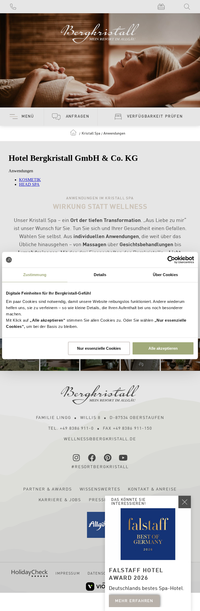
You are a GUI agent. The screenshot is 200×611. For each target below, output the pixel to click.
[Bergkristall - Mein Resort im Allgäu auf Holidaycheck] (29, 573)
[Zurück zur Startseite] (100, 31)
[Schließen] (184, 502)
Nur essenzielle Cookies (99, 348)
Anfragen (77, 117)
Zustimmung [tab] (34, 274)
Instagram (76, 457)
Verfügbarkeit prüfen (155, 117)
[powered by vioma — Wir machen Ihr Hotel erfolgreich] (100, 586)
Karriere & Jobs (60, 500)
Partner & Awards (47, 489)
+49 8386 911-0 (13, 6)
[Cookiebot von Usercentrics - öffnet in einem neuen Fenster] (171, 260)
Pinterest (108, 457)
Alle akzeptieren (163, 348)
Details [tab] (100, 274)
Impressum (67, 573)
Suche (187, 6)
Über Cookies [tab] (165, 274)
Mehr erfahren (134, 601)
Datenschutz (102, 573)
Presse (98, 500)
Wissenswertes (100, 489)
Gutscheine (161, 6)
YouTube (123, 457)
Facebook (92, 457)
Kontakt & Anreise (152, 489)
